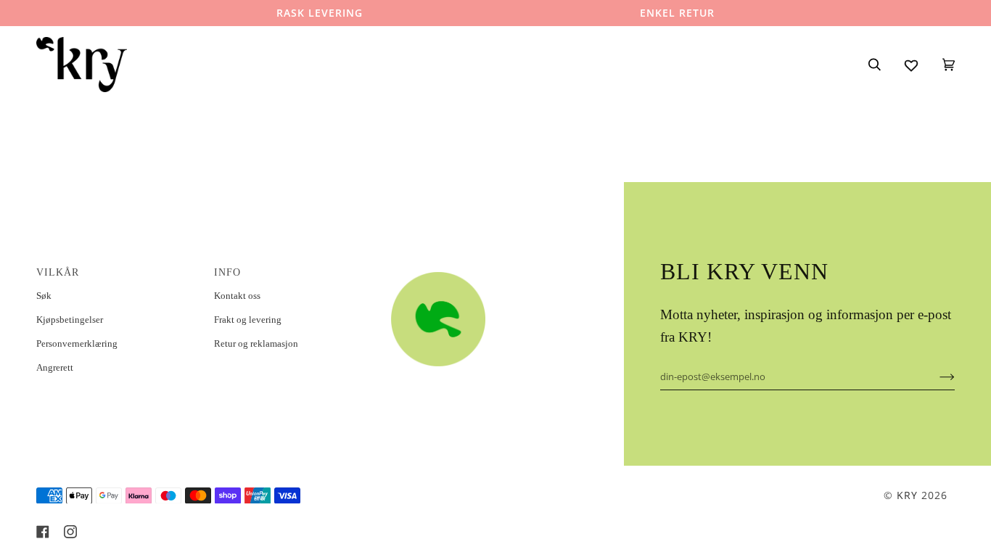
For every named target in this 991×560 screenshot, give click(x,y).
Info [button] (227, 272)
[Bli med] (935, 376)
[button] (471, 268)
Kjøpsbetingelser (69, 319)
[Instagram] (70, 531)
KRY (907, 495)
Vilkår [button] (57, 272)
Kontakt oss (237, 295)
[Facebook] (42, 531)
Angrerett (54, 367)
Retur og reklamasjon (256, 343)
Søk (44, 295)
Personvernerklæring (77, 343)
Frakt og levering (247, 319)
